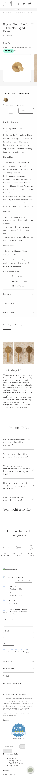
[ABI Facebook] (13, 651)
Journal (11, 758)
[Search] (22, 746)
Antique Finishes (23, 93)
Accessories (17, 12)
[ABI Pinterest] (23, 651)
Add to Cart (26, 111)
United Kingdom (8, 694)
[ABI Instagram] (18, 651)
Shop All (10, 12)
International (21, 694)
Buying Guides (14, 761)
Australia (6, 691)
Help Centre (13, 766)
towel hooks (18, 260)
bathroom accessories (13, 266)
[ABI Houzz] (30, 651)
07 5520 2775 (14, 603)
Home (5, 12)
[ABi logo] (10, 569)
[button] (19, 4)
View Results (8, 775)
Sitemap (6, 720)
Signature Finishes (9, 93)
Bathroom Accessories (28, 12)
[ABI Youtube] (7, 651)
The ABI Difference (16, 763)
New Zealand (16, 691)
